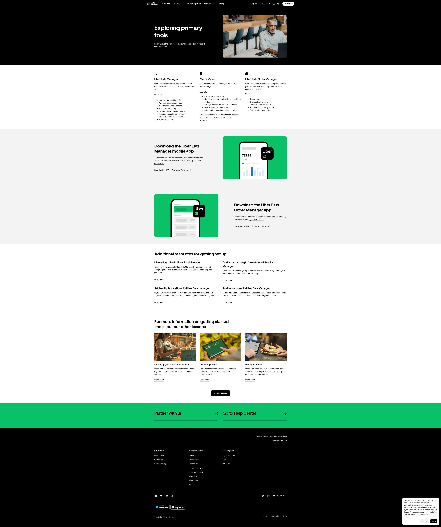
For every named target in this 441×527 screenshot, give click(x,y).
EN (256, 4)
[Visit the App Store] (177, 507)
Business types (192, 4)
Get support (265, 4)
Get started (288, 4)
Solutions (176, 4)
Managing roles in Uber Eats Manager (177, 262)
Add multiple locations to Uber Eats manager (182, 288)
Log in (278, 4)
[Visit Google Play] (162, 507)
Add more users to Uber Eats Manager (246, 288)
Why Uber (166, 4)
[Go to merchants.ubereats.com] (152, 3)
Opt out (425, 521)
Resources (208, 4)
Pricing (221, 4)
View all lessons (220, 393)
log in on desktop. (256, 219)
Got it (434, 521)
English (267, 496)
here (428, 514)
